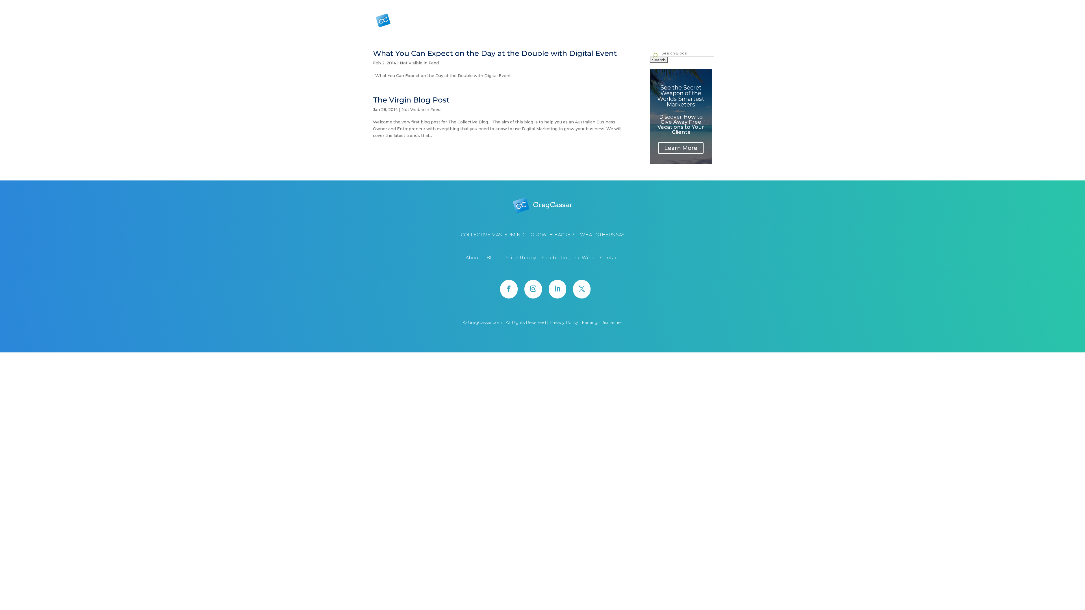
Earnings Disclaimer (602, 322)
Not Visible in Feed (419, 63)
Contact (705, 4)
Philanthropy (643, 4)
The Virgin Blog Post (411, 99)
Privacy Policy (564, 322)
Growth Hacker (640, 22)
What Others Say (680, 22)
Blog (622, 4)
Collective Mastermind (599, 22)
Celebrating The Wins (676, 4)
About (608, 4)
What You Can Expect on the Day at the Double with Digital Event (495, 53)
